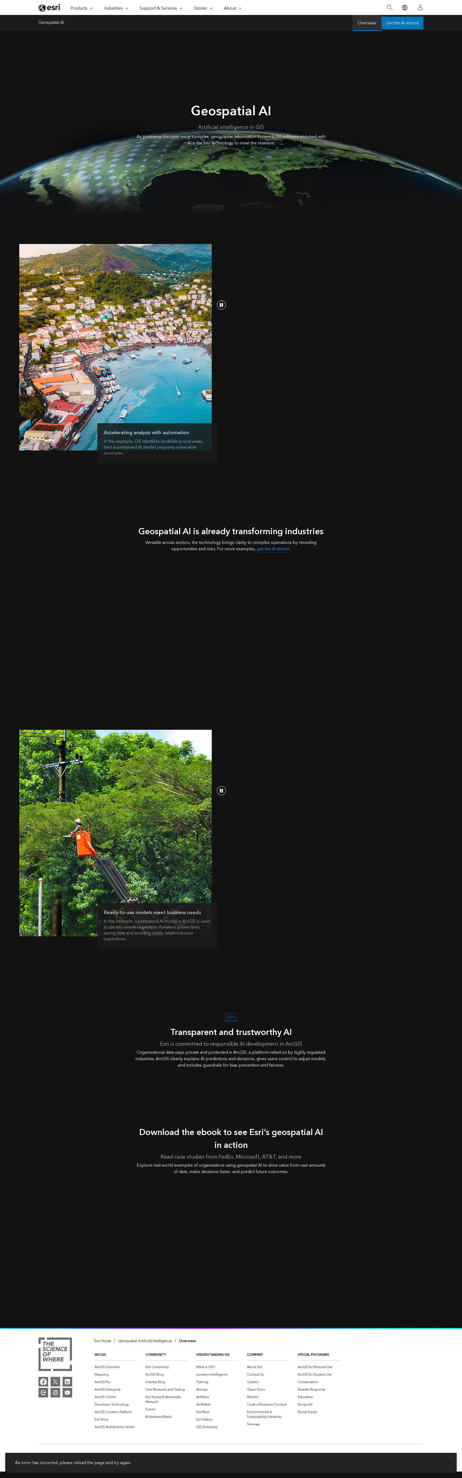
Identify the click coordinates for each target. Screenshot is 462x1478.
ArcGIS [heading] (100, 1355)
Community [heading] (155, 1355)
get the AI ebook (273, 549)
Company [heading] (255, 1355)
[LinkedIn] (67, 1382)
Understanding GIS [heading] (213, 1355)
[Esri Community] (43, 1392)
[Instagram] (55, 1392)
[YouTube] (67, 1392)
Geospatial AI (51, 23)
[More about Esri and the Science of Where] (55, 1355)
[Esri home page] (49, 7)
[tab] (79, 563)
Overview (367, 23)
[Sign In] (420, 7)
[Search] (389, 7)
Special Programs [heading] (313, 1355)
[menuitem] (116, 1367)
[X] (55, 1382)
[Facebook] (43, 1382)
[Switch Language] (404, 7)
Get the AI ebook (402, 23)
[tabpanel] (231, 637)
